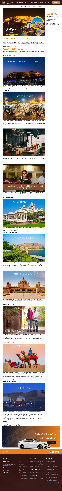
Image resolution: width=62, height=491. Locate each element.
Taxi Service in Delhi (22, 467)
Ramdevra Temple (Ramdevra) (51, 464)
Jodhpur (5, 40)
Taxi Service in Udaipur (23, 472)
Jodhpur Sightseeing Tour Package (36, 478)
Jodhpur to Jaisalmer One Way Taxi (36, 461)
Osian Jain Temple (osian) (50, 461)
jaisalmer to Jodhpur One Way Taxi (36, 464)
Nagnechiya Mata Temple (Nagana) (52, 467)
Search (47, 9)
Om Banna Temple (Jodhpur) (51, 475)
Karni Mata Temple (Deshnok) (51, 480)
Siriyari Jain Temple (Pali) (50, 469)
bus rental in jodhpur (9, 419)
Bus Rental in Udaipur (23, 477)
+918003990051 (7, 470)
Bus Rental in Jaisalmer (23, 478)
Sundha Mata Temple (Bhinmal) (51, 466)
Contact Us (21, 463)
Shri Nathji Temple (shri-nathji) (51, 463)
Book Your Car (51, 442)
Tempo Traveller (34, 2)
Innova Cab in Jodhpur (18, 339)
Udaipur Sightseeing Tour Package (36, 480)
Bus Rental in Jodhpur (23, 475)
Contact (48, 2)
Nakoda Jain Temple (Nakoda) (51, 477)
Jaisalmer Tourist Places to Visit (51, 26)
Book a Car (56, 2)
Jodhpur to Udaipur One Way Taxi (36, 463)
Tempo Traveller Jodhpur (34, 473)
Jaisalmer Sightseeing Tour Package (36, 477)
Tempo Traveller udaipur (34, 472)
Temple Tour (40, 2)
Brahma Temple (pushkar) (51, 471)
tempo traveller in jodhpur (16, 266)
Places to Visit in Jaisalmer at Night (52, 24)
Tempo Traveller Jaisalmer (34, 470)
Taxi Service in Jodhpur (23, 466)
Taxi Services (27, 2)
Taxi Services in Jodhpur (7, 124)
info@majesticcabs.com (8, 467)
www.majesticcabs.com (35, 488)
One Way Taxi (21, 2)
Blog (45, 2)
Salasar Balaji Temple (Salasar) (51, 479)
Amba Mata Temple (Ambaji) (51, 472)
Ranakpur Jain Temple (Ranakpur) (52, 474)
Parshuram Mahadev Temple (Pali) (52, 482)
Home (17, 2)
